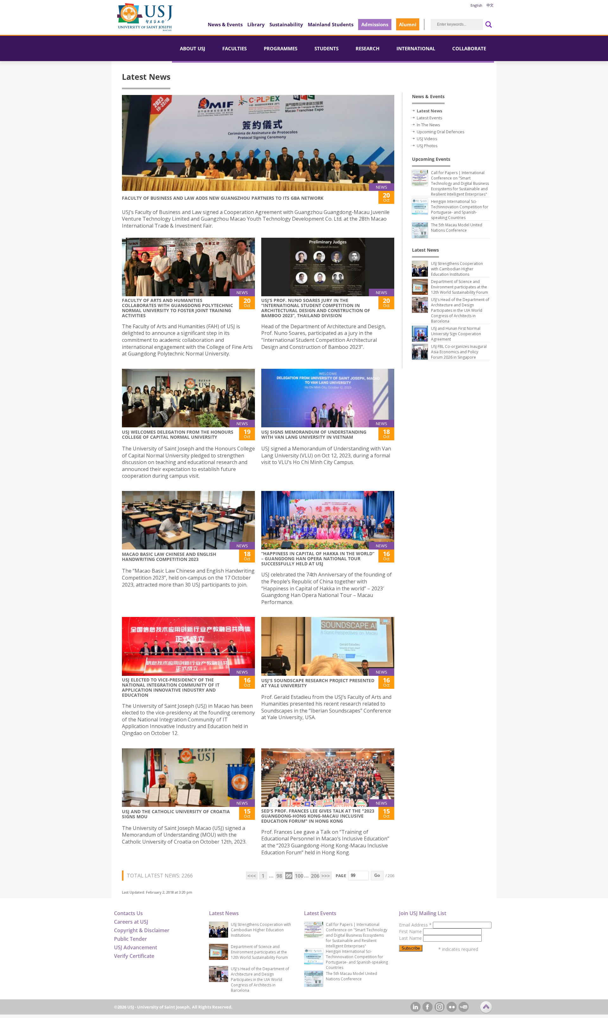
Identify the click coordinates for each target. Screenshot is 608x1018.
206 (314, 875)
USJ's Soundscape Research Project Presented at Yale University (317, 682)
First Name (411, 931)
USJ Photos (427, 145)
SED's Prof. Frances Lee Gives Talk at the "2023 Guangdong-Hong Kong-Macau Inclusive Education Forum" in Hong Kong (317, 816)
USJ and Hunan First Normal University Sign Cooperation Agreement (456, 334)
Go (377, 875)
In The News (428, 125)
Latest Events (429, 118)
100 (298, 875)
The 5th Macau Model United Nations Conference (456, 227)
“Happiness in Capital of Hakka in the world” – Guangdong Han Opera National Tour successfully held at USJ (317, 558)
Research (367, 48)
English (476, 5)
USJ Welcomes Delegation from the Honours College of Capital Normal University (177, 434)
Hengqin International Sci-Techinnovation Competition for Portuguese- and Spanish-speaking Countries (459, 209)
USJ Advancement (135, 947)
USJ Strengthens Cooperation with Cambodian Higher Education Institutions (457, 269)
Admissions (374, 24)
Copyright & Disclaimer (141, 930)
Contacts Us (128, 913)
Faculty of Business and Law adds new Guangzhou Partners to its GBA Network (222, 198)
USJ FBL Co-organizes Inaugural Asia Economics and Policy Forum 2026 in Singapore (459, 352)
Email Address (415, 925)
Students (326, 48)
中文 (489, 5)
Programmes (280, 48)
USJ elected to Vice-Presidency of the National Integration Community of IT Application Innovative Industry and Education (170, 687)
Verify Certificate (134, 955)
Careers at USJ (131, 921)
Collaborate (469, 48)
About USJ (192, 48)
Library (256, 24)
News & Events (225, 24)
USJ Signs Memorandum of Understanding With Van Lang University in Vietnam (313, 434)
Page (341, 875)
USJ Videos (427, 138)
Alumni (407, 24)
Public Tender (130, 938)
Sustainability (286, 24)
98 (279, 875)
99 (289, 875)
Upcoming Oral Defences (441, 132)
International (415, 48)
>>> (325, 875)
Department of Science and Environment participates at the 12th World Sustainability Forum (459, 287)
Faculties (234, 48)
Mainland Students (330, 24)
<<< (251, 875)
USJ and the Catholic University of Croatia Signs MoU (176, 814)
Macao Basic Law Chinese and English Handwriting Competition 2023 (169, 556)
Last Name (411, 938)
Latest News (429, 111)
